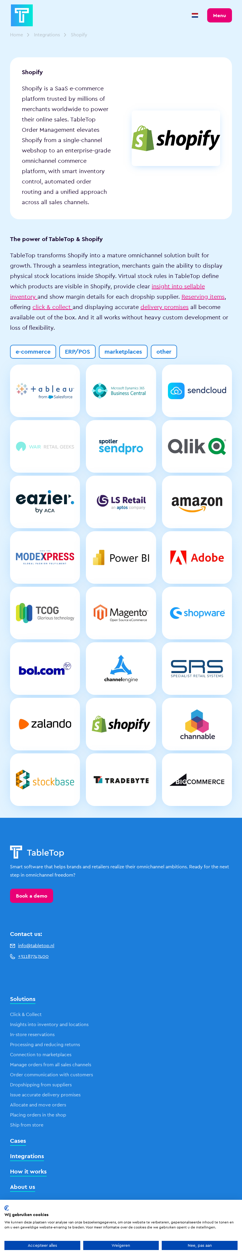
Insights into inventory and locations (49, 1024)
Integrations (47, 35)
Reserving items (203, 296)
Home (16, 35)
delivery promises (164, 307)
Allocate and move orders (38, 1105)
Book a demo (31, 896)
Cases (18, 1141)
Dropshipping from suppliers (41, 1085)
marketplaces (123, 351)
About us (22, 1187)
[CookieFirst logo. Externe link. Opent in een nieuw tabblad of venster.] (6, 1208)
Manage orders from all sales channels (50, 1065)
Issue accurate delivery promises (45, 1095)
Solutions (22, 999)
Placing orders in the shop (38, 1115)
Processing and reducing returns (45, 1044)
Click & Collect (26, 1014)
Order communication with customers (51, 1075)
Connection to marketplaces (40, 1054)
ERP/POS (77, 351)
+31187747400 (33, 956)
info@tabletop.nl (36, 945)
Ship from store (26, 1125)
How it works (28, 1171)
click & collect (52, 307)
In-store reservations (32, 1034)
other (163, 351)
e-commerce (33, 351)
